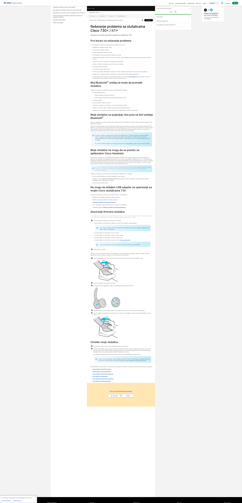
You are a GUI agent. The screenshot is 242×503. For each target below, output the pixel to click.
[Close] (35, 497)
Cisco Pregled (131, 76)
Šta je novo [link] (198, 3)
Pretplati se (148, 20)
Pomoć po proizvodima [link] (180, 3)
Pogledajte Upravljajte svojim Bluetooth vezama (104, 202)
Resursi (204, 3)
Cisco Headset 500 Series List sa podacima (103, 378)
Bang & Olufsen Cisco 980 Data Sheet (102, 369)
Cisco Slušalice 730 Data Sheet (100, 376)
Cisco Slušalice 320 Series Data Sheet (102, 381)
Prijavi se (235, 3)
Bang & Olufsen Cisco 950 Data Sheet (102, 371)
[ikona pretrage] (209, 3)
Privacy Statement (6, 500)
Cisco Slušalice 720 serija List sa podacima (103, 374)
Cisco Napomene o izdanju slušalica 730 (166, 24)
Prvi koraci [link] (171, 3)
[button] (222, 3)
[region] (18, 499)
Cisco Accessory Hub (125, 240)
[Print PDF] (142, 20)
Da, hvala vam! (114, 395)
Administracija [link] (191, 3)
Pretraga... (212, 3)
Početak (89, 8)
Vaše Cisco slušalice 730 (162, 21)
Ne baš (128, 395)
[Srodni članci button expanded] (189, 17)
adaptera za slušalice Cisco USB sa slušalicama (114, 207)
